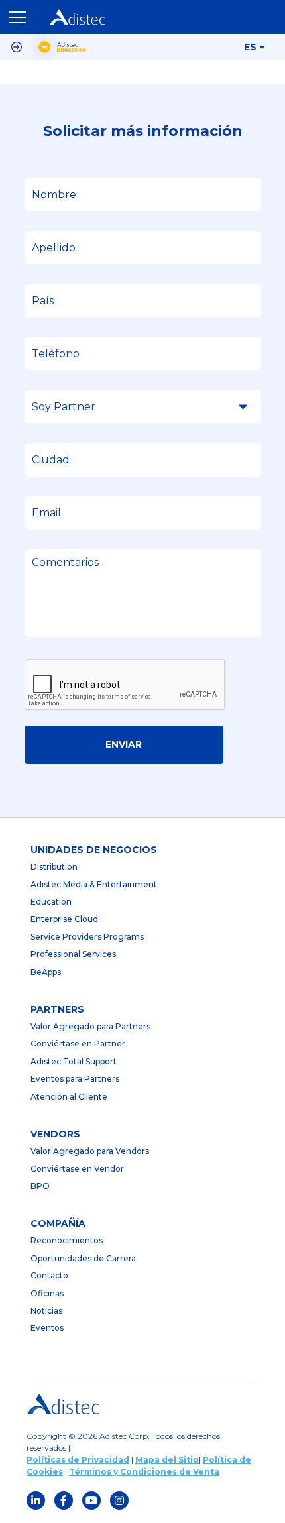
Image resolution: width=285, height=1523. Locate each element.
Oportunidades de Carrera (83, 1258)
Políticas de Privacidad (78, 1460)
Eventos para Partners (74, 1079)
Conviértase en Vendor (77, 1169)
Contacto (49, 1275)
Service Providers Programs (87, 937)
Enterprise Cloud (64, 919)
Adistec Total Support (73, 1061)
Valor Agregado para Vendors (89, 1151)
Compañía (58, 1223)
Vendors (55, 1134)
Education (51, 902)
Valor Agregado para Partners (90, 1026)
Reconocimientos (66, 1240)
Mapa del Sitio (167, 1460)
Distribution (54, 867)
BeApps (45, 972)
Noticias (46, 1311)
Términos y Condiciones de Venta (144, 1472)
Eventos (47, 1328)
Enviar (123, 744)
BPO (40, 1186)
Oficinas (47, 1293)
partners (57, 1009)
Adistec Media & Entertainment (93, 884)
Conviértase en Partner (77, 1043)
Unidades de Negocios (93, 850)
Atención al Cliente (68, 1096)
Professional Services (73, 954)
